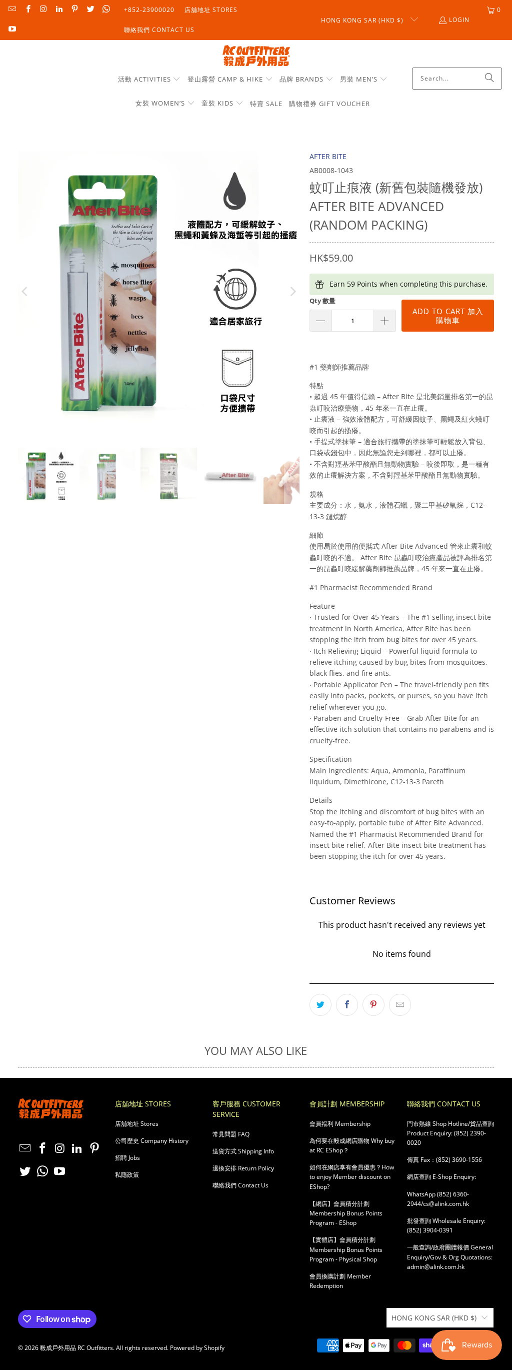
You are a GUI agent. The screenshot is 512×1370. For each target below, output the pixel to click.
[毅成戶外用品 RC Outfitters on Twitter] (90, 10)
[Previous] (26, 292)
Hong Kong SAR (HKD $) (363, 20)
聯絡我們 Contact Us (159, 30)
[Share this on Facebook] (347, 1005)
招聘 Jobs (127, 1157)
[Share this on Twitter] (321, 1005)
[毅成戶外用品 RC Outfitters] (256, 56)
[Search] (489, 79)
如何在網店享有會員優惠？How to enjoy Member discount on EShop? (352, 1176)
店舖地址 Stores (211, 10)
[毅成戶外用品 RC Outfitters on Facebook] (27, 10)
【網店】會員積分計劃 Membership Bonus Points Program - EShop (346, 1213)
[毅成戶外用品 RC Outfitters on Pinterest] (74, 10)
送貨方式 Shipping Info (243, 1151)
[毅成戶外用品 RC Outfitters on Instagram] (43, 10)
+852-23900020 (149, 10)
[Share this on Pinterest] (373, 1005)
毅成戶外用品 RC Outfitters (76, 1347)
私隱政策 (127, 1174)
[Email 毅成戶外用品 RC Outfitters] (12, 10)
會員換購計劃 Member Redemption (340, 1281)
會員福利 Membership (340, 1123)
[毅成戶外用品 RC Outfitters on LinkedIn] (58, 10)
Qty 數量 (323, 300)
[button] (149, 80)
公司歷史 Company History (151, 1140)
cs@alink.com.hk (446, 1203)
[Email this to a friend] (400, 1005)
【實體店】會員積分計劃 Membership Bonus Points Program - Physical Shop (346, 1249)
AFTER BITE (328, 156)
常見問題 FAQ (231, 1134)
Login (459, 20)
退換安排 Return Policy (243, 1168)
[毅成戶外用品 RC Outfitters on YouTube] (12, 30)
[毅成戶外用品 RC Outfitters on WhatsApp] (106, 10)
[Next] (292, 292)
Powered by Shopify (197, 1347)
